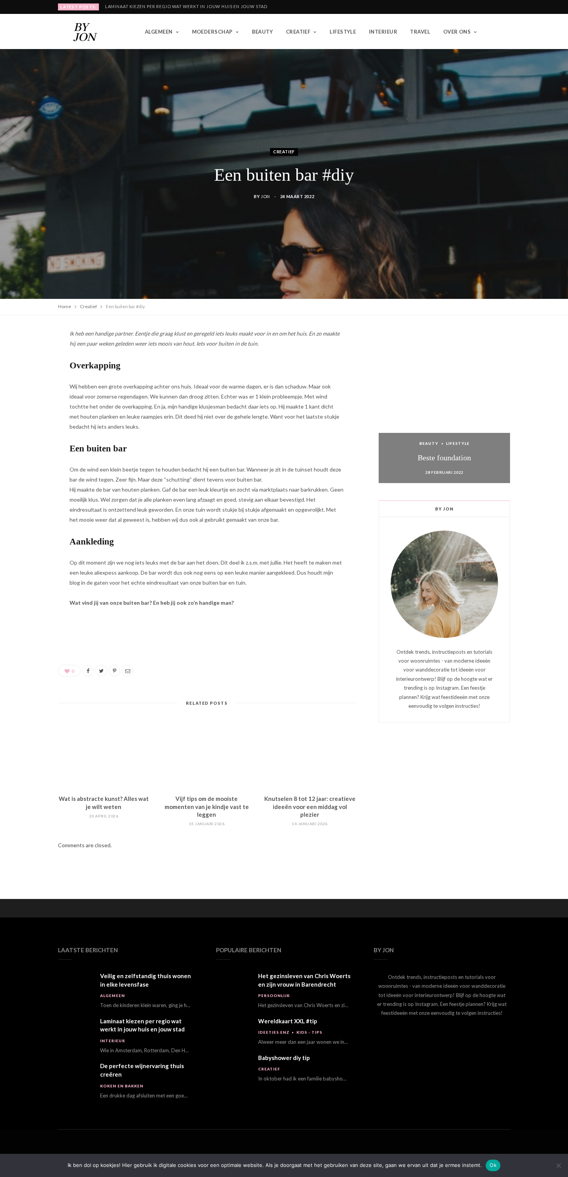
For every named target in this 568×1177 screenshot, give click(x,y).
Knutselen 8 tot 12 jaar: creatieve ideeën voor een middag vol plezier (309, 806)
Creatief (298, 32)
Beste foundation (444, 457)
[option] (444, 406)
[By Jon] (88, 31)
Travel (420, 32)
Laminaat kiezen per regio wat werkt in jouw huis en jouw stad (186, 6)
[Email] (32, 438)
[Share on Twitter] (32, 379)
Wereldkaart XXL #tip (287, 1021)
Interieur (383, 32)
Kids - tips (309, 1032)
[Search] (504, 31)
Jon (265, 196)
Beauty (262, 32)
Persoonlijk (274, 995)
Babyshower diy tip (284, 1057)
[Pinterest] (32, 399)
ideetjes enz (273, 1032)
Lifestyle (343, 32)
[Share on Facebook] (32, 359)
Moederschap (212, 32)
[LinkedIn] (32, 419)
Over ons (457, 32)
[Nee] (558, 1165)
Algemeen (159, 32)
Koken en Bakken (121, 1086)
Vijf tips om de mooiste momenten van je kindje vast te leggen (207, 806)
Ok (493, 1165)
